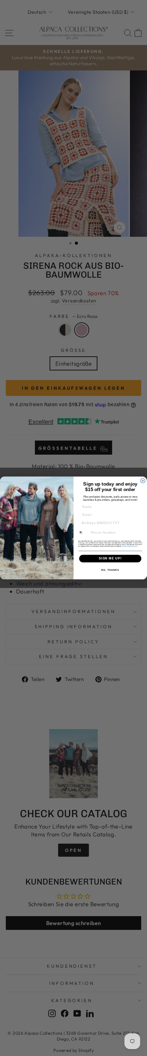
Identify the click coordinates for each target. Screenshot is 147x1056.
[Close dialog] (143, 480)
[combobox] (83, 532)
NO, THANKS (110, 570)
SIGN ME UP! (110, 558)
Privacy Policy (126, 546)
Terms (135, 546)
